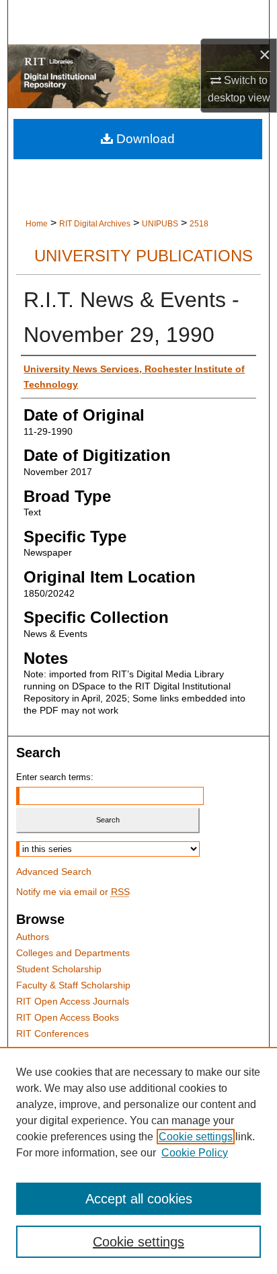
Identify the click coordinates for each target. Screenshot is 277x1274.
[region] (138, 1160)
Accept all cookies (138, 1198)
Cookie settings (196, 1136)
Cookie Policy (194, 1152)
